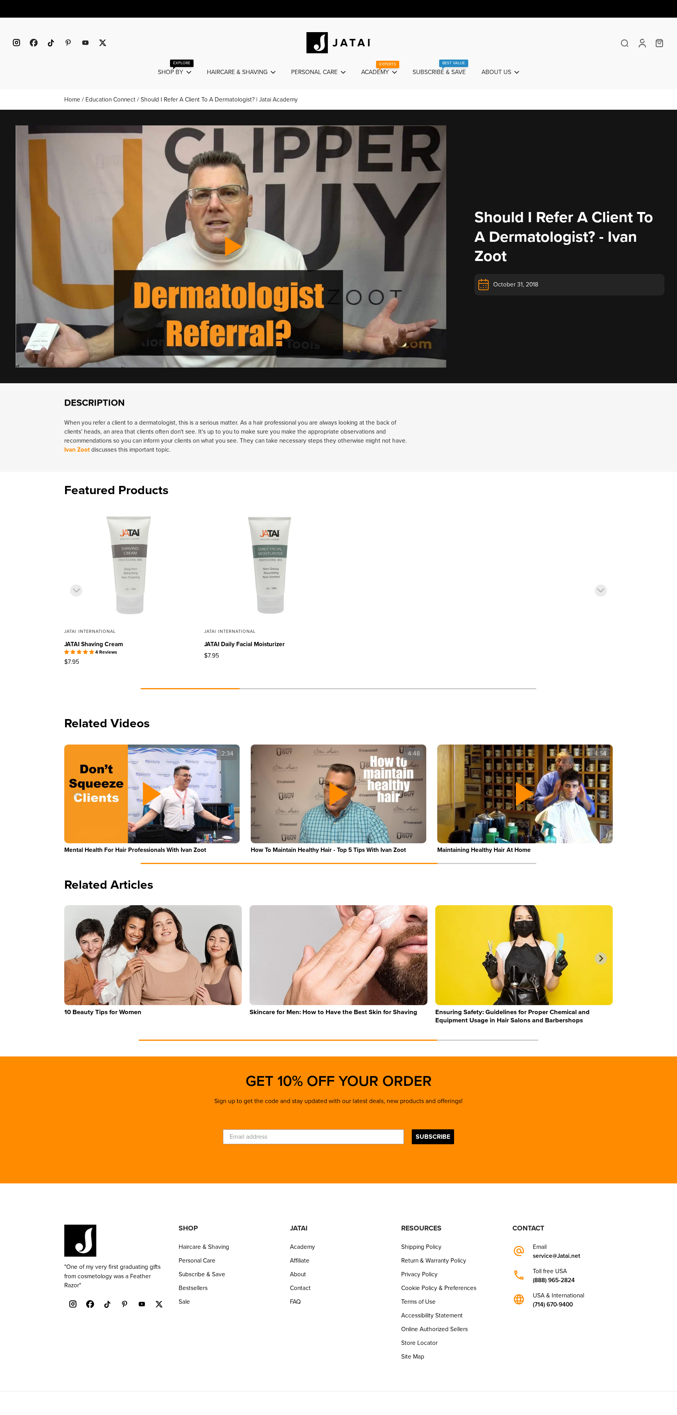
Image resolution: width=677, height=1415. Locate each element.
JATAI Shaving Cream (93, 644)
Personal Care (197, 1260)
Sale (184, 1301)
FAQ (295, 1301)
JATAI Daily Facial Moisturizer (244, 644)
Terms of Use (418, 1301)
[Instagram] (16, 42)
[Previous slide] (76, 591)
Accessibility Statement (432, 1315)
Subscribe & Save (202, 1274)
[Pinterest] (68, 42)
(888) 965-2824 (554, 1280)
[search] (624, 43)
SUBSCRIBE (433, 1137)
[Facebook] (33, 42)
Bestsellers (193, 1288)
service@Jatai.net (556, 1256)
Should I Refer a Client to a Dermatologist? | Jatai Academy (219, 99)
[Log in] (641, 43)
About (298, 1274)
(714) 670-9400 (553, 1304)
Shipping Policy (421, 1246)
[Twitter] (102, 42)
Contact (300, 1288)
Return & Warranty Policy (433, 1260)
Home (73, 99)
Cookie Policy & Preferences (438, 1288)
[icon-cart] (659, 43)
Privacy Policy (419, 1274)
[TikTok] (51, 42)
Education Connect (111, 99)
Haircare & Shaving (204, 1246)
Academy (302, 1246)
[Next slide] (601, 591)
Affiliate (300, 1260)
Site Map (412, 1356)
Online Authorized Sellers (434, 1329)
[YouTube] (85, 42)
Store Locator (419, 1342)
